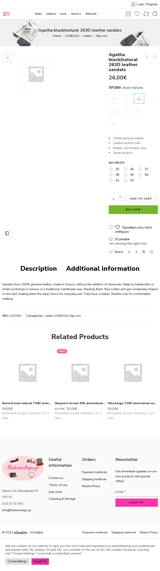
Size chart (55, 492)
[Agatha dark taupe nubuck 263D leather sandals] (114, 123)
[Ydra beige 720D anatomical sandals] (133, 372)
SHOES (38, 14)
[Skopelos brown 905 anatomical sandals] (80, 372)
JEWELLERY (90, 14)
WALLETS (76, 14)
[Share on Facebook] (136, 252)
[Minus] (120, 201)
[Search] (155, 14)
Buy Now (133, 209)
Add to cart (141, 198)
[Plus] (120, 196)
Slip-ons (101, 36)
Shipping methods (94, 479)
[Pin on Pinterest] (143, 252)
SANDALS (51, 14)
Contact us (56, 478)
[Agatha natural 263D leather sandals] (139, 111)
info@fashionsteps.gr (16, 510)
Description (38, 268)
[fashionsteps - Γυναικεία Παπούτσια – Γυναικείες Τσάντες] (6, 14)
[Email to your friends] (151, 252)
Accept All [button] (40, 561)
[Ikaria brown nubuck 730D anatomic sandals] (27, 372)
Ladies (87, 36)
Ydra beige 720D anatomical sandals (133, 403)
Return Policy (91, 486)
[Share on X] (129, 252)
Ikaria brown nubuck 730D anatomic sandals (27, 403)
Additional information (103, 268)
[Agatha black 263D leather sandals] (155, 56)
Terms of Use (58, 485)
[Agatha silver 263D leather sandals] (147, 56)
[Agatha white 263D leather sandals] (114, 98)
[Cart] (128, 14)
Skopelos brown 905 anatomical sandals (80, 403)
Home (57, 36)
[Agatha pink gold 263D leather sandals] (126, 111)
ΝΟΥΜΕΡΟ (117, 163)
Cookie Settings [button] (17, 561)
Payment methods (94, 472)
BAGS (63, 14)
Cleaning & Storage (62, 499)
